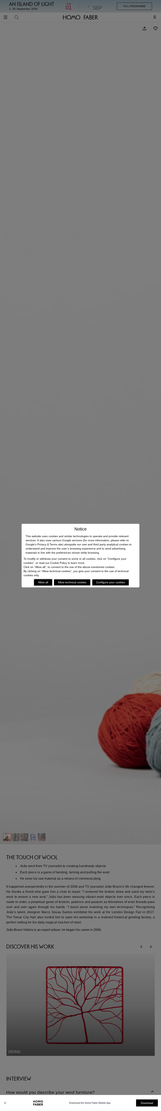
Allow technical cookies (72, 582)
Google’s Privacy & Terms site (44, 544)
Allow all (43, 582)
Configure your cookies (110, 582)
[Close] (5, 1103)
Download (147, 1103)
